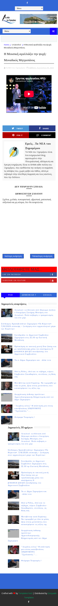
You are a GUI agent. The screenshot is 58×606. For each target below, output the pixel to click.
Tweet (19, 128)
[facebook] (27, 3)
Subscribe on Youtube (14, 280)
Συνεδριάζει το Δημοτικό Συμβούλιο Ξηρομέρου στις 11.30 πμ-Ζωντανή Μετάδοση (31, 337)
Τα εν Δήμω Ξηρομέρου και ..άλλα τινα (32, 360)
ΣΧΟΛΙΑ (47, 295)
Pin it (20, 135)
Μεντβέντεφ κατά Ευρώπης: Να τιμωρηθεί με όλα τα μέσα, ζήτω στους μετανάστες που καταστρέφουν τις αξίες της (35, 385)
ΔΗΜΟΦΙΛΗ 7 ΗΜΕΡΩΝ (29, 295)
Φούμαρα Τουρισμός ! (24, 417)
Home (6, 44)
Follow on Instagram (14, 286)
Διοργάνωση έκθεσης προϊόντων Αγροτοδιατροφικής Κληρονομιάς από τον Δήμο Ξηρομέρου (34, 397)
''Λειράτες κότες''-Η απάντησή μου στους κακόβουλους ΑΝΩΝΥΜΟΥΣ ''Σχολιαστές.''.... (33, 408)
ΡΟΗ (10, 295)
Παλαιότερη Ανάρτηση (42, 256)
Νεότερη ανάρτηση (13, 256)
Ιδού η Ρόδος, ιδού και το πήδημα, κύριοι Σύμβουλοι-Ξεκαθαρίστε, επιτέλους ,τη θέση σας (35, 374)
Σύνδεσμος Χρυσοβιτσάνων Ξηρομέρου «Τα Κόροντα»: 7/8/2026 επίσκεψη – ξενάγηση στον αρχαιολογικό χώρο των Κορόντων (28, 326)
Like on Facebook (12, 274)
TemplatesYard (25, 593)
